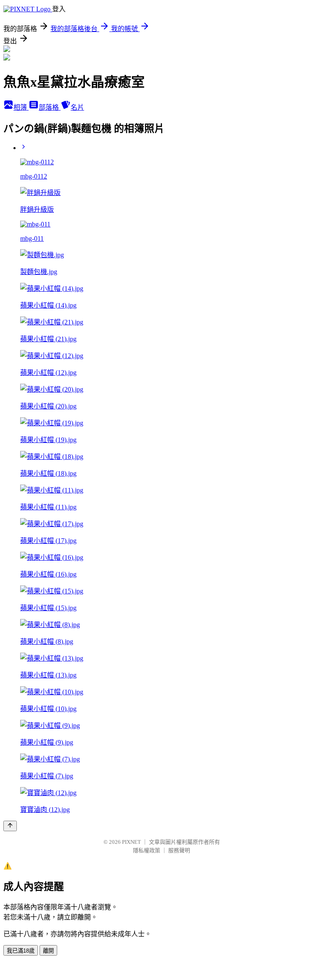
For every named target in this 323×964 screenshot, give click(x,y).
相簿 (21, 107)
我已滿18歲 (20, 951)
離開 (48, 951)
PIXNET (131, 842)
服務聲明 (179, 850)
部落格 (50, 107)
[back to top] (10, 826)
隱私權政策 (146, 850)
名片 (77, 107)
